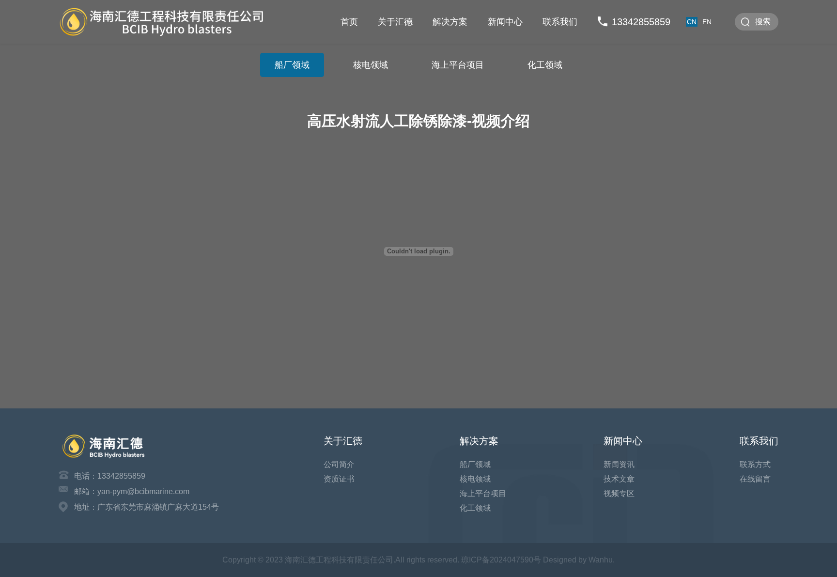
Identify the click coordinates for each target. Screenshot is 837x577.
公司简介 (339, 464)
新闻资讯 (619, 464)
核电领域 (370, 65)
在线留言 (755, 479)
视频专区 (619, 493)
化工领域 (544, 65)
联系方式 (755, 464)
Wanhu (601, 560)
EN (707, 22)
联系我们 (559, 22)
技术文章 (619, 479)
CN (692, 22)
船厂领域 (292, 65)
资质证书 (339, 479)
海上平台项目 (458, 65)
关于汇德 (395, 22)
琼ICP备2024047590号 (501, 560)
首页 (349, 22)
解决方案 (450, 22)
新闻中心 (505, 22)
